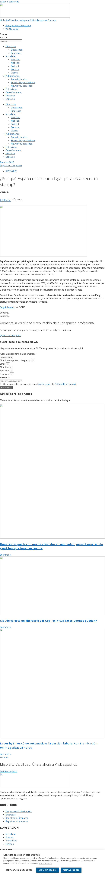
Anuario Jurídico (19, 79)
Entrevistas (11, 89)
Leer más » (5, 554)
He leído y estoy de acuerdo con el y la (39, 383)
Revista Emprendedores (23, 82)
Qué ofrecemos (13, 92)
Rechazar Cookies (47, 870)
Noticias (15, 62)
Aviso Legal (44, 383)
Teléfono (5, 374)
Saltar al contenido (9, 1)
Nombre (4, 367)
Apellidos (5, 370)
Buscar (3, 34)
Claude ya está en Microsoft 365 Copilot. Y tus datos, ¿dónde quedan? (48, 620)
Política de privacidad (65, 383)
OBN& (5, 200)
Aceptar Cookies (71, 870)
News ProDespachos (21, 85)
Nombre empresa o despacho (15, 360)
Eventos (15, 69)
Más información (45, 863)
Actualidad (10, 56)
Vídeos (14, 72)
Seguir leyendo (7, 307)
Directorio (10, 46)
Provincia (4, 377)
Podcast (15, 66)
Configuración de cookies (19, 870)
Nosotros (10, 95)
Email (3, 363)
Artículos (15, 59)
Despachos (16, 49)
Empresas (16, 53)
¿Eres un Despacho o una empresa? (18, 353)
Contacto (10, 98)
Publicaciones (12, 75)
